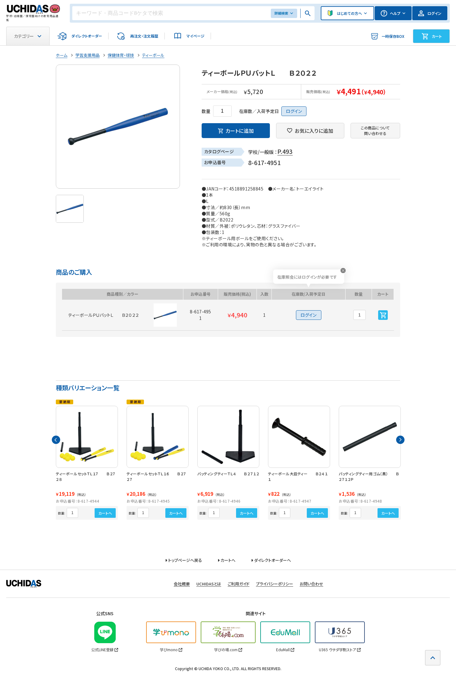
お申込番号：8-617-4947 (289, 501)
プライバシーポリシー (274, 584)
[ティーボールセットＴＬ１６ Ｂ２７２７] (158, 437)
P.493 (285, 151)
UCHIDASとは (208, 584)
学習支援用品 (87, 55)
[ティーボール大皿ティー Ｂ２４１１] (299, 437)
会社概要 (182, 584)
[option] (118, 126)
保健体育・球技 (121, 55)
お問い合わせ (311, 584)
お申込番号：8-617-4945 (148, 501)
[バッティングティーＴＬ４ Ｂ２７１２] (228, 437)
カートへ (105, 513)
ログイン (294, 111)
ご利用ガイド (238, 584)
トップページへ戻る (184, 560)
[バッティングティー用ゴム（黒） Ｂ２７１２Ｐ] (370, 437)
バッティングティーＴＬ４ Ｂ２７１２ (228, 473)
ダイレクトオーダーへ (272, 560)
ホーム (61, 55)
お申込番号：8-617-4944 (77, 501)
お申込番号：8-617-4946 (219, 501)
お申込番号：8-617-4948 (360, 501)
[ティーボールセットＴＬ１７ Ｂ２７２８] (87, 437)
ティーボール (153, 55)
